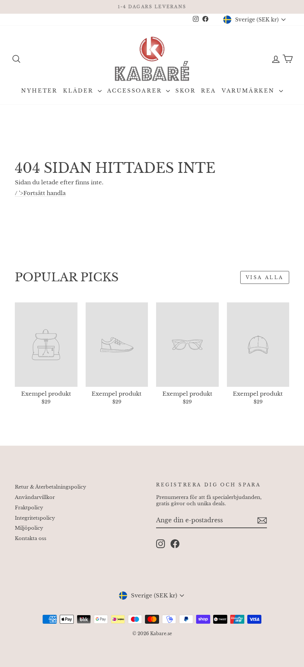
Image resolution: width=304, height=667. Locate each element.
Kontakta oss (30, 538)
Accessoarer (136, 90)
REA (208, 90)
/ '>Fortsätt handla (40, 193)
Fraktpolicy (29, 507)
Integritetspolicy (35, 518)
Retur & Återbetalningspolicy (50, 487)
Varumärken (249, 90)
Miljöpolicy (29, 528)
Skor (185, 90)
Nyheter (39, 90)
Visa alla (265, 277)
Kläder (79, 90)
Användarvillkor (35, 497)
